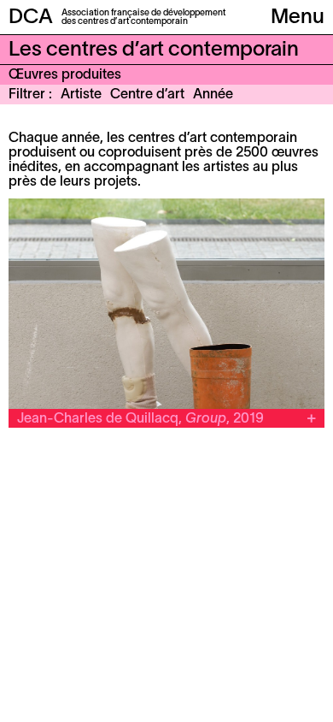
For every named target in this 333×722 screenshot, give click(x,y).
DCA (31, 18)
